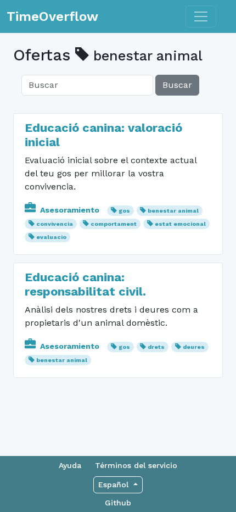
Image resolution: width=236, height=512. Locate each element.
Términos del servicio (136, 465)
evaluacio (51, 237)
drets (156, 346)
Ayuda (70, 465)
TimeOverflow (52, 16)
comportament (114, 223)
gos (124, 210)
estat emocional (180, 223)
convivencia (54, 223)
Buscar (177, 85)
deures (194, 346)
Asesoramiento (70, 209)
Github (118, 502)
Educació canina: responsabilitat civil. (85, 284)
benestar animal (173, 210)
